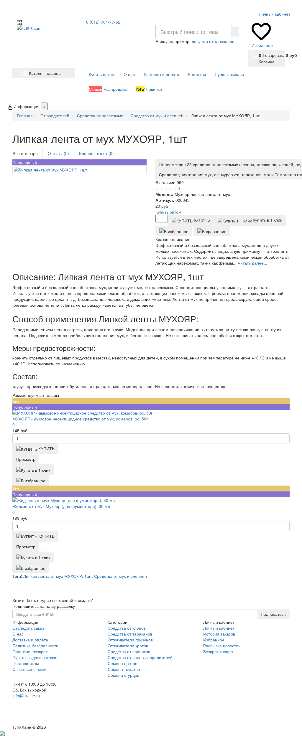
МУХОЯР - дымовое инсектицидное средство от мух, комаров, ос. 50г (80, 419)
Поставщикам (25, 663)
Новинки (149, 89)
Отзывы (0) (58, 153)
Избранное (213, 640)
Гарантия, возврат (29, 651)
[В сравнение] (211, 231)
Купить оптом (102, 74)
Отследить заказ (28, 628)
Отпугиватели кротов (128, 645)
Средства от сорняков (129, 651)
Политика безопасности (35, 645)
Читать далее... (252, 263)
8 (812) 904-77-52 (103, 22)
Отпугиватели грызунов (130, 640)
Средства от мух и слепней (120, 576)
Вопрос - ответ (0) (96, 153)
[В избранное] (173, 231)
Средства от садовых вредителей (140, 657)
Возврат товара (218, 651)
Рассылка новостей (222, 645)
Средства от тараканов (130, 634)
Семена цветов (122, 663)
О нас (129, 74)
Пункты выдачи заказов (34, 657)
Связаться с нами (29, 669)
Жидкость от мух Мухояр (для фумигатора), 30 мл (61, 506)
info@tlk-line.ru (26, 696)
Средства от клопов (127, 628)
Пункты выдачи (229, 74)
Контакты (197, 74)
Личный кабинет (218, 628)
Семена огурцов (123, 675)
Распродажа (108, 89)
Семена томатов (124, 669)
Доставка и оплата (161, 74)
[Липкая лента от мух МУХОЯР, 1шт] (79, 169)
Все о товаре (25, 153)
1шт (88, 576)
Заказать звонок (34, 715)
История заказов (219, 634)
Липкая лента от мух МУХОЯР (52, 576)
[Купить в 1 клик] (33, 469)
